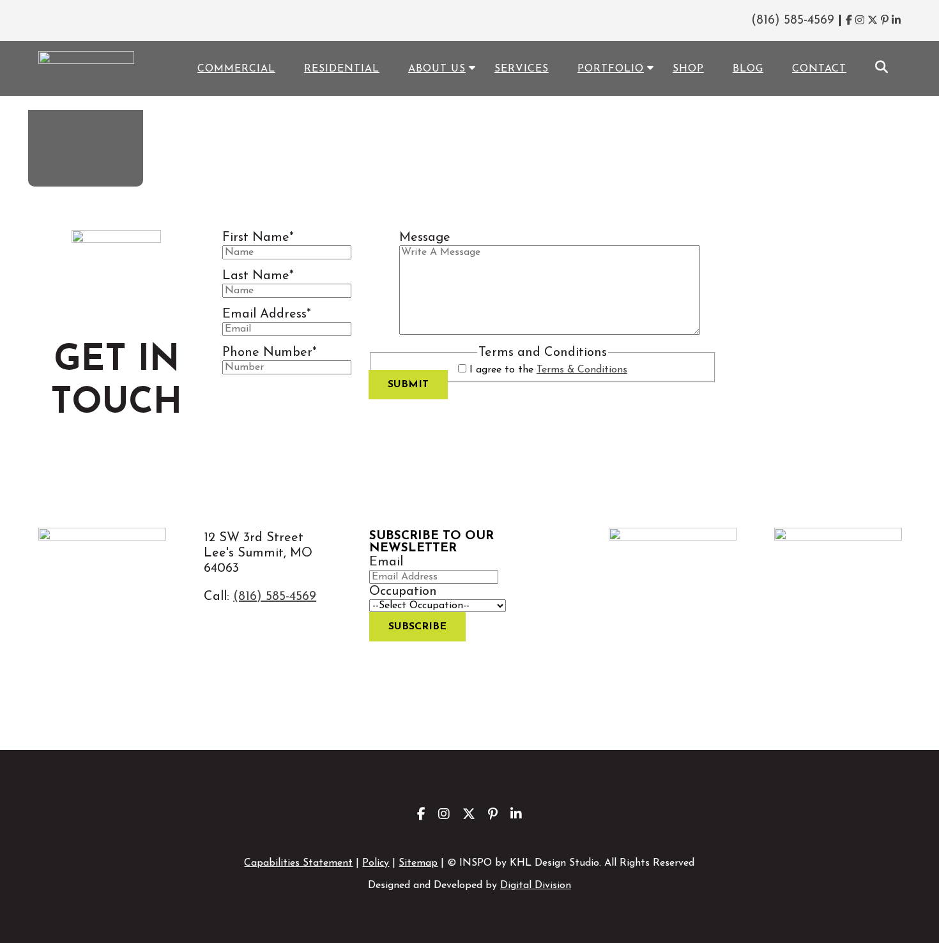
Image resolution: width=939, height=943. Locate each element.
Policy (375, 863)
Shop (688, 69)
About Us (437, 69)
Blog (748, 69)
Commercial (236, 69)
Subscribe (417, 627)
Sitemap (418, 863)
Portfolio (610, 69)
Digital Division (535, 885)
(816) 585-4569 (792, 20)
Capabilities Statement (298, 863)
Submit (408, 384)
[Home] (145, 115)
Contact (819, 69)
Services (521, 69)
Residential (341, 69)
